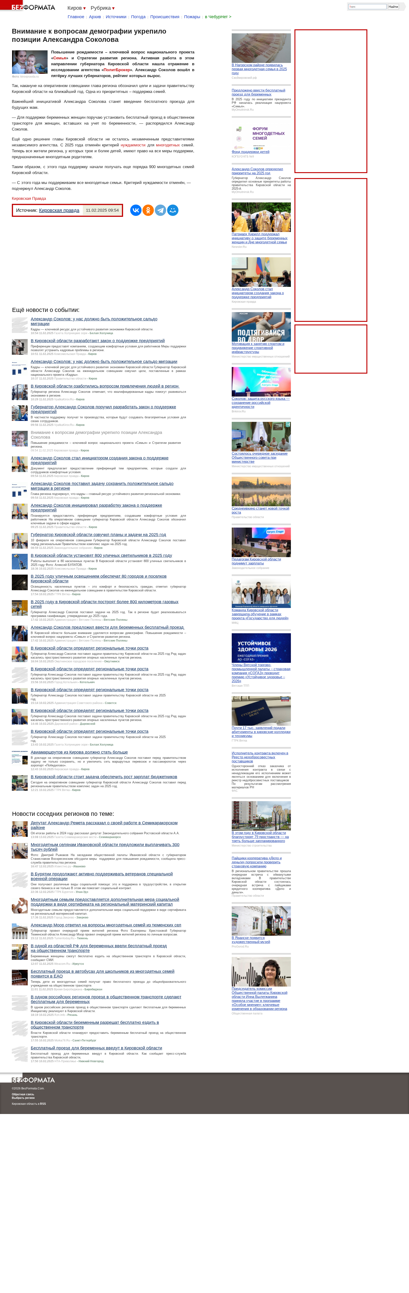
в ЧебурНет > (218, 16)
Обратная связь (23, 1094)
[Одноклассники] (148, 210)
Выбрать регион (23, 1098)
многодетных (168, 145)
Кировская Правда (29, 198)
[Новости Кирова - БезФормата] (28, 6)
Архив (95, 16)
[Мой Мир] (172, 210)
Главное (76, 16)
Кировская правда (59, 210)
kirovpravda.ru (29, 76)
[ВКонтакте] (136, 210)
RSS (43, 1103)
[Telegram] (160, 210)
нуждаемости (133, 145)
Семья (59, 58)
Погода (138, 16)
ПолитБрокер (117, 70)
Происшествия (164, 16)
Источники (116, 16)
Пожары (192, 16)
